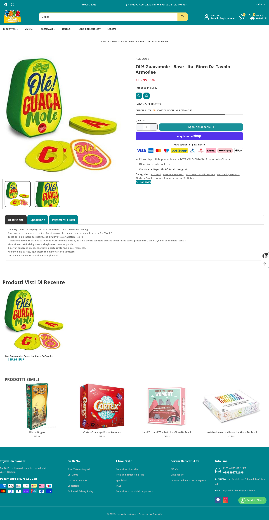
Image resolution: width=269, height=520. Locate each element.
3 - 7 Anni (156, 174)
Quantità (141, 120)
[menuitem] (11, 29)
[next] (261, 413)
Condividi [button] (145, 182)
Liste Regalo (177, 474)
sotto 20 (180, 178)
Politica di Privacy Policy (81, 491)
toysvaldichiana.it (127, 514)
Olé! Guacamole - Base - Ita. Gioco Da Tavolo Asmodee (28, 356)
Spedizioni (121, 480)
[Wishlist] (139, 96)
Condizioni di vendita (127, 469)
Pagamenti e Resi (63, 220)
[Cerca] (182, 17)
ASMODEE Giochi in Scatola (200, 174)
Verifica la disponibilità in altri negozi (163, 169)
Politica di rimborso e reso (130, 474)
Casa (103, 41)
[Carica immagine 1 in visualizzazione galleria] (18, 194)
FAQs (118, 485)
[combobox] (113, 17)
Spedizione (38, 220)
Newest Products (165, 178)
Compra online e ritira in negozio (188, 480)
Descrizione (16, 220)
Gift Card (175, 469)
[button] (184, 4)
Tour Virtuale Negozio (79, 469)
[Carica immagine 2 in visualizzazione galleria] (47, 194)
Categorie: (142, 174)
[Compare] (146, 96)
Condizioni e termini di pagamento (134, 491)
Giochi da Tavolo (144, 178)
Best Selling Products (228, 174)
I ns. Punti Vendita (77, 480)
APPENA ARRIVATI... (173, 174)
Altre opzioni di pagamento (189, 144)
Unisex (190, 178)
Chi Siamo (73, 474)
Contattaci (73, 485)
